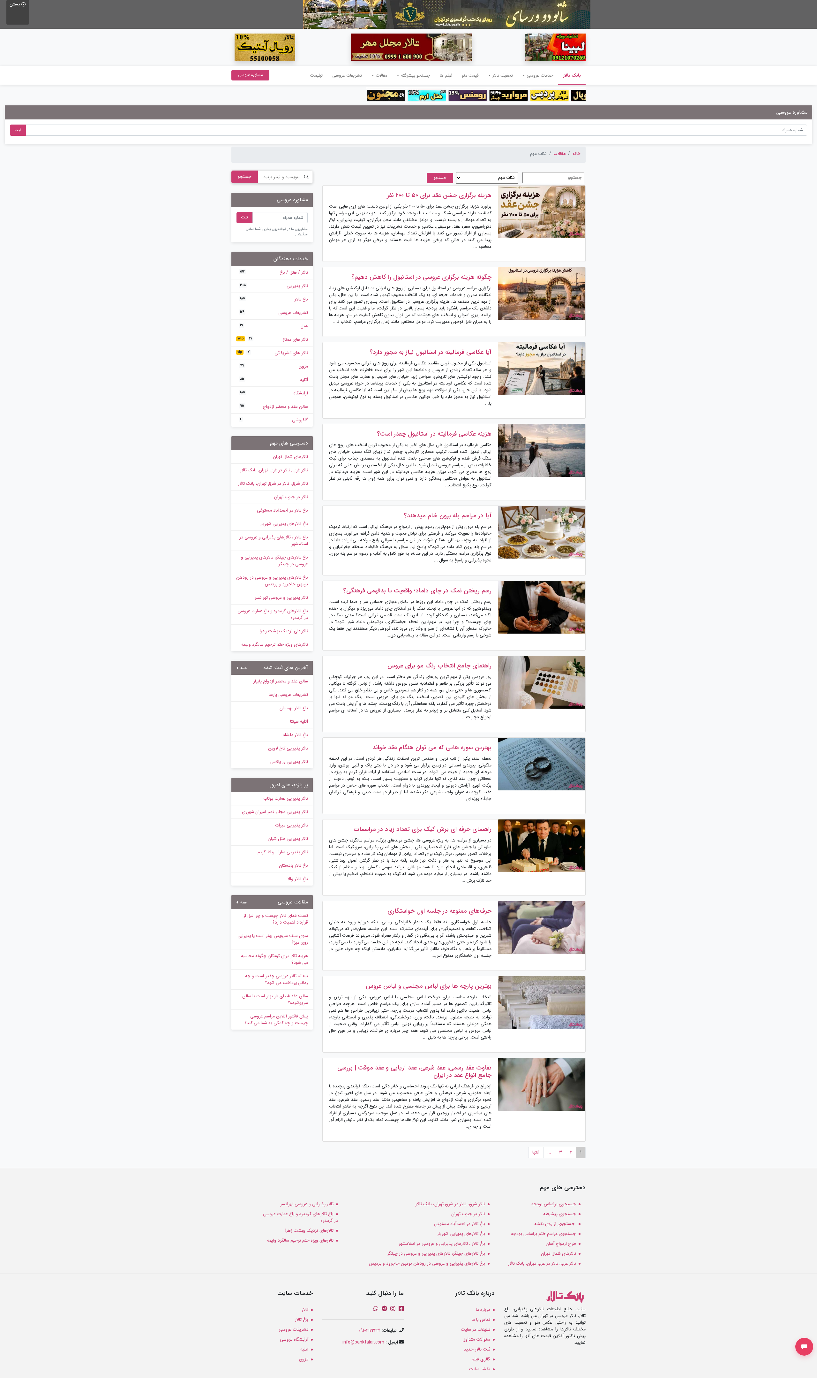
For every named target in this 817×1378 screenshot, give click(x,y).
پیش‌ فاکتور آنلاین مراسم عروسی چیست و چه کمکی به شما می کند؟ (276, 1019)
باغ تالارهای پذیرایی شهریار (284, 523)
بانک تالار (569, 75)
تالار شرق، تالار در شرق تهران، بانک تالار (273, 483)
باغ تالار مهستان (294, 708)
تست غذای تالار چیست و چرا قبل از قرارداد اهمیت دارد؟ (276, 919)
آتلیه (274, 379)
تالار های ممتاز (272, 339)
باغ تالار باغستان (293, 865)
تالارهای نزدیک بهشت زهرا (284, 631)
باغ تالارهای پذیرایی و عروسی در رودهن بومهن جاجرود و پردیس (272, 581)
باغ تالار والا (298, 878)
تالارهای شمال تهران (290, 456)
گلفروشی (274, 419)
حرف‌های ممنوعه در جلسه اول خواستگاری (439, 911)
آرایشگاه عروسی (294, 1339)
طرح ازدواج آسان (561, 1243)
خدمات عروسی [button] (540, 75)
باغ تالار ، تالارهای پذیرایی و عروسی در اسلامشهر (273, 540)
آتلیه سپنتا (299, 721)
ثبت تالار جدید (477, 1349)
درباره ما (483, 1309)
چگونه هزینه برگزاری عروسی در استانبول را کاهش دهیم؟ (421, 277)
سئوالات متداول (476, 1339)
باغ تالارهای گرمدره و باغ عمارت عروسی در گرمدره (272, 614)
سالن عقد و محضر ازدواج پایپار (280, 681)
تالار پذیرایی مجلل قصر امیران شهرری (275, 811)
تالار (305, 1309)
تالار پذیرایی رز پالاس (289, 761)
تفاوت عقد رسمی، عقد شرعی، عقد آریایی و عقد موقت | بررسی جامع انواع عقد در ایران (414, 1071)
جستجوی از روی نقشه (555, 1223)
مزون (274, 366)
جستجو (244, 176)
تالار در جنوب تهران (291, 496)
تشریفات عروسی (347, 75)
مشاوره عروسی (250, 75)
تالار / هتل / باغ (274, 272)
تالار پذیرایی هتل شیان (288, 838)
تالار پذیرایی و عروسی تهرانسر (281, 597)
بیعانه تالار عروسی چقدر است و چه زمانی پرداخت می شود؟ (276, 979)
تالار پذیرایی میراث (291, 825)
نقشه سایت (479, 1369)
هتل (274, 326)
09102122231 (369, 1330)
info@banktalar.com (363, 1342)
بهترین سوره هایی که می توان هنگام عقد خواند (431, 747)
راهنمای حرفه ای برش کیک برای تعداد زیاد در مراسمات (422, 829)
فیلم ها (446, 75)
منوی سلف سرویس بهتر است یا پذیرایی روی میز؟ (272, 939)
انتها (535, 1152)
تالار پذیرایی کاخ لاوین (288, 748)
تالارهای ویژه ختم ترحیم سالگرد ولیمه (274, 644)
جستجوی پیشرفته (559, 1213)
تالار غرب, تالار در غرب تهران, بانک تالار (274, 470)
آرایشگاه (274, 393)
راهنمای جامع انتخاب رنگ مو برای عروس (439, 666)
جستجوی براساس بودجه (553, 1203)
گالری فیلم (481, 1359)
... (549, 1152)
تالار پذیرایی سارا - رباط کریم (283, 852)
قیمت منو (470, 75)
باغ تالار (274, 299)
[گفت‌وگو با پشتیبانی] (804, 1347)
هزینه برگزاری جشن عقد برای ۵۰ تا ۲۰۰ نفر (439, 195)
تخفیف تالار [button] (502, 75)
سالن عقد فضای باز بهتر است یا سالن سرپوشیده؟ (275, 999)
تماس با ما (481, 1319)
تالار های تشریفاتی (272, 352)
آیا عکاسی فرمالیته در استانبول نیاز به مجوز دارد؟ (430, 352)
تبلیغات (316, 75)
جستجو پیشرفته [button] (415, 75)
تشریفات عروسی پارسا (288, 694)
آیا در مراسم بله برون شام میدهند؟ (447, 516)
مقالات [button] (381, 75)
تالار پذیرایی (274, 285)
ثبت (17, 130)
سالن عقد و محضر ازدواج (274, 406)
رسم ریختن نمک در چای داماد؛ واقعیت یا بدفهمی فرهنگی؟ (417, 591)
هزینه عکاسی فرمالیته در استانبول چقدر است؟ (434, 434)
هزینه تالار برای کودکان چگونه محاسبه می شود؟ (274, 959)
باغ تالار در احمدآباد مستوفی (282, 510)
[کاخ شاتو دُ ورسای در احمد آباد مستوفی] (446, 14)
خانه (577, 153)
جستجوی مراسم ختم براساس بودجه (543, 1233)
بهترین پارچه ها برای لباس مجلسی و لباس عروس (428, 986)
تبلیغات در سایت (475, 1329)
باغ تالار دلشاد (295, 734)
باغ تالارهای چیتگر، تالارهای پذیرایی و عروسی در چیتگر (274, 560)
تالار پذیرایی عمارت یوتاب (285, 798)
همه (243, 668)
